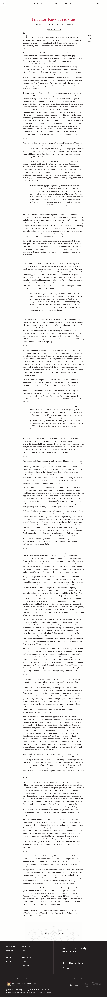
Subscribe (93, 8)
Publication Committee (30, 969)
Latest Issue (14, 8)
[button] (3, 3)
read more (48, 916)
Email (90, 35)
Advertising (26, 957)
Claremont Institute (59, 933)
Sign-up (66, 956)
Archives (9, 950)
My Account (26, 946)
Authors (78, 8)
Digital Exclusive (60, 14)
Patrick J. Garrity (54, 29)
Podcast (63, 8)
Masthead (25, 965)
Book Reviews (46, 8)
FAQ (23, 950)
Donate (25, 961)
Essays (30, 8)
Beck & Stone (96, 992)
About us (25, 954)
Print (90, 41)
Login (97, 3)
